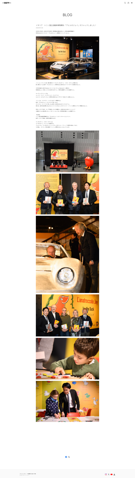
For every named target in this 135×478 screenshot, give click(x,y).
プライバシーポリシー (23, 473)
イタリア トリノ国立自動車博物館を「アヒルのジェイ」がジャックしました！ (66, 25)
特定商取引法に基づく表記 (31, 473)
